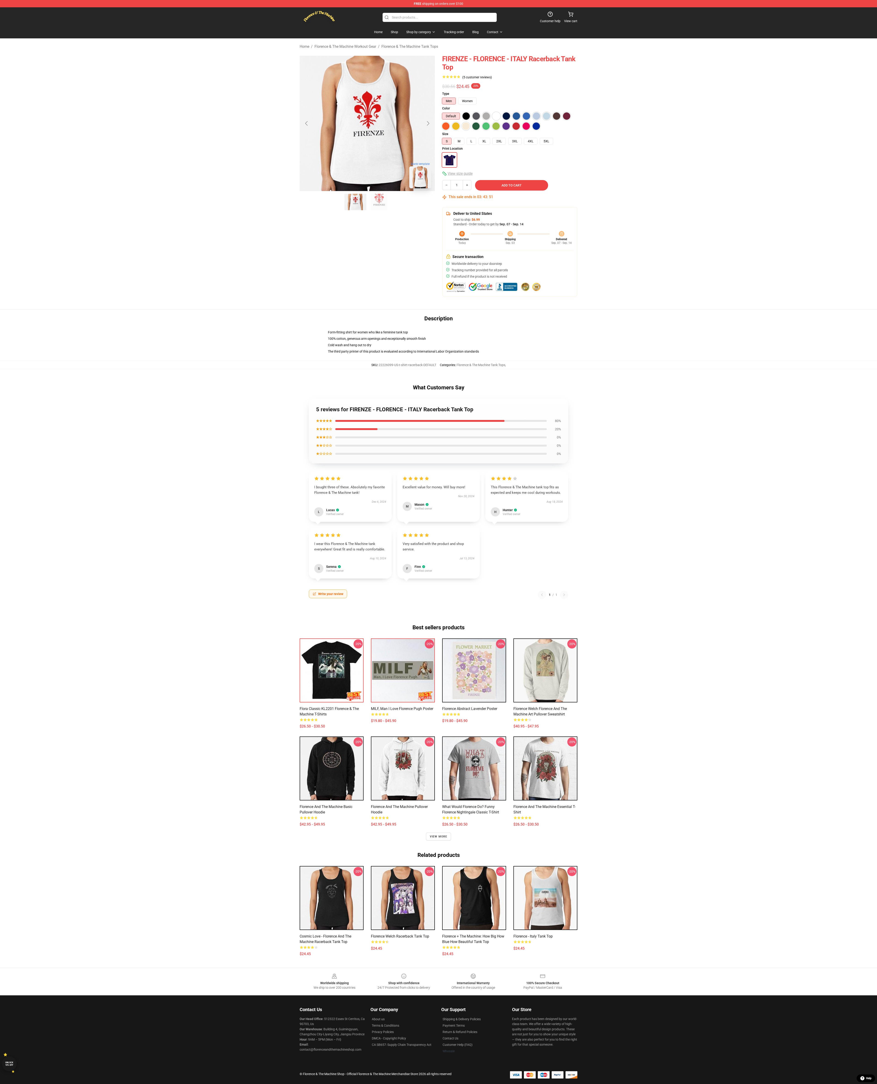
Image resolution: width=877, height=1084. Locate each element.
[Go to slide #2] (379, 202)
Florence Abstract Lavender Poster (469, 709)
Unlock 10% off (9, 1063)
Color (446, 108)
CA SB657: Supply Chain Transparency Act (401, 1045)
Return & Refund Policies (460, 1032)
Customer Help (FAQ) (458, 1045)
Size (445, 134)
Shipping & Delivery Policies (462, 1019)
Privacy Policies (383, 1032)
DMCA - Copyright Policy (389, 1038)
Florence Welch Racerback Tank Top (400, 936)
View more (438, 836)
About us (378, 1019)
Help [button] (869, 1078)
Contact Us (450, 1038)
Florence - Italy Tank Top (533, 936)
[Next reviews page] (564, 595)
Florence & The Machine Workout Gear (345, 46)
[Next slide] (428, 123)
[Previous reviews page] (542, 595)
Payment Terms (454, 1025)
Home (304, 46)
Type (445, 94)
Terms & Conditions (385, 1025)
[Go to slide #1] (355, 202)
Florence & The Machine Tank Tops (409, 46)
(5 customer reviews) (477, 77)
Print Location (452, 148)
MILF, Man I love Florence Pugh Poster (402, 709)
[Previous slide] (307, 123)
